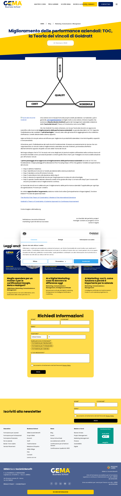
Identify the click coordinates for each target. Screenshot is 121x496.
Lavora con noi (31, 457)
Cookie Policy (21, 484)
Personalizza (60, 261)
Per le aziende (8, 441)
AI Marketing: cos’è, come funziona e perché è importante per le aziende (99, 281)
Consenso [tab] (34, 239)
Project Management (80, 435)
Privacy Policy (66, 365)
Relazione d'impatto (33, 446)
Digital (76, 446)
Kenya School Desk (56, 438)
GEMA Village (31, 449)
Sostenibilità (77, 444)
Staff (28, 441)
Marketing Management (81, 438)
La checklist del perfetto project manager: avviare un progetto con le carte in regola (86, 220)
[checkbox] (60, 346)
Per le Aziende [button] (53, 4)
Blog (49, 23)
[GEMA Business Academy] (13, 4)
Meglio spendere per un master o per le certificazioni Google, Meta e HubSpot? (20, 282)
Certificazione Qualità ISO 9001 (60, 448)
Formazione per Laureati (11, 433)
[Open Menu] (116, 4)
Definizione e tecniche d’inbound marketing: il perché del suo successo (35, 220)
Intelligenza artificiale (63, 288)
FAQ (28, 452)
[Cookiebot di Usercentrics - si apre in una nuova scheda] (90, 233)
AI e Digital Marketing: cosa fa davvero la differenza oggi (58, 281)
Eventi (52, 435)
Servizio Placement (9, 446)
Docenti (29, 438)
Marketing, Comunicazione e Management (68, 23)
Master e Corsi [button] (40, 4)
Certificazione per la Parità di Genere (59, 444)
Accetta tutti (86, 261)
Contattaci (105, 4)
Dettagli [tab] (60, 239)
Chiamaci (90, 4)
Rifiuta (35, 261)
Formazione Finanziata (10, 438)
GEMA (42, 23)
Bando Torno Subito (10, 444)
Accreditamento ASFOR (57, 441)
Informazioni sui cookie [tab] (87, 239)
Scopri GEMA (66, 4)
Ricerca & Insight (80, 4)
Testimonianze (31, 444)
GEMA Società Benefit (33, 433)
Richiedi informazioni (60, 492)
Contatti (29, 455)
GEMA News (11, 288)
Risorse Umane (78, 433)
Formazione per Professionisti (13, 435)
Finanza (76, 441)
